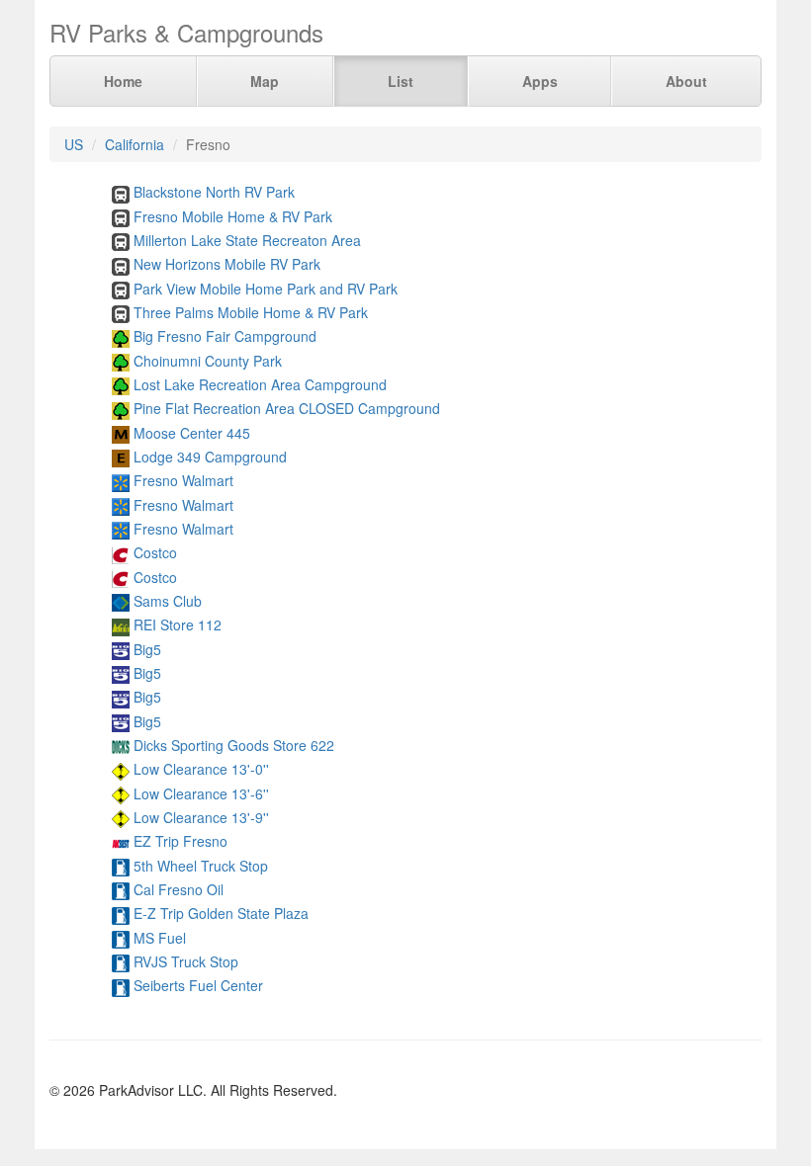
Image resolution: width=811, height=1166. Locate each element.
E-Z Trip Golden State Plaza (221, 913)
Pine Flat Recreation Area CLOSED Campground (287, 408)
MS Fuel (160, 938)
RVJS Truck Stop (186, 961)
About (686, 81)
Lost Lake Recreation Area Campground (260, 384)
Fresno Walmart (183, 480)
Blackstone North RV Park (214, 192)
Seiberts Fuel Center (198, 985)
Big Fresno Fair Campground (225, 336)
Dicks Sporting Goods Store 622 (234, 745)
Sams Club (168, 601)
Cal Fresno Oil (179, 889)
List (400, 81)
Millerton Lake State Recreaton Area (247, 240)
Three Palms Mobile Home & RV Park (251, 312)
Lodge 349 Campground (210, 456)
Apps (540, 81)
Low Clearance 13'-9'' (201, 817)
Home (123, 81)
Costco (155, 552)
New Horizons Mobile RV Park (227, 264)
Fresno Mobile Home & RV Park (233, 216)
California (134, 144)
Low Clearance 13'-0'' (201, 769)
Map (264, 81)
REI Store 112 (178, 624)
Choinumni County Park (208, 361)
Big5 (147, 649)
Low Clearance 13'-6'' (201, 793)
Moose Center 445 (192, 433)
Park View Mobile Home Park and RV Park (266, 288)
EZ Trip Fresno (180, 841)
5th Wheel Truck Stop (201, 865)
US (73, 144)
